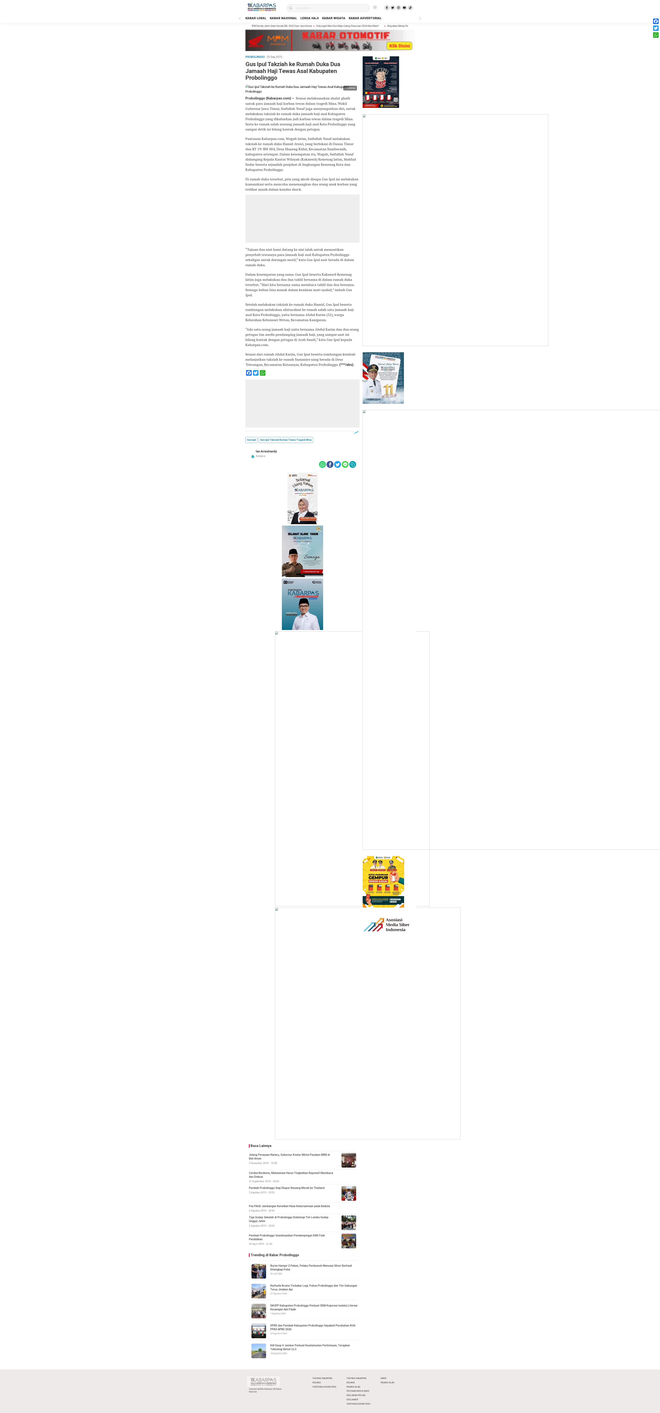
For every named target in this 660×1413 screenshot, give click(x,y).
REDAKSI (316, 1382)
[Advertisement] (302, 219)
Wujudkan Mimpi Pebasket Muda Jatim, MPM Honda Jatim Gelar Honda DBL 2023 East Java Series (387, 26)
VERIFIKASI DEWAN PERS (324, 1386)
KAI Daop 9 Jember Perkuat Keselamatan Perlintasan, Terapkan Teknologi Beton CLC (310, 1347)
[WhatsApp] (655, 35)
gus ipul (251, 440)
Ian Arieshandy (266, 451)
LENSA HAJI (309, 18)
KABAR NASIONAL (283, 18)
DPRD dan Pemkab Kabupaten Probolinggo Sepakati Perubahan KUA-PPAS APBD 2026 (313, 1327)
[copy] (352, 464)
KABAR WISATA (333, 18)
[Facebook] (655, 21)
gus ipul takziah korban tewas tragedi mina (286, 440)
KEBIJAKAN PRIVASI (355, 1395)
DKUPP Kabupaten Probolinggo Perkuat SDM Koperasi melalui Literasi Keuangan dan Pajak (314, 1307)
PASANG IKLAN (353, 1386)
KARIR (383, 1378)
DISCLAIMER (352, 1399)
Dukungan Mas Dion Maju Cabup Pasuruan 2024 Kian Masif (295, 26)
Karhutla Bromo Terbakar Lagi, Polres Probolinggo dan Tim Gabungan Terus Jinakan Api (313, 1288)
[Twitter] (655, 28)
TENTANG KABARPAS (322, 1378)
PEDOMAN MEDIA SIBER (357, 1391)
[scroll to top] (637, 1407)
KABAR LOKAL (255, 18)
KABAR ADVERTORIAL (365, 18)
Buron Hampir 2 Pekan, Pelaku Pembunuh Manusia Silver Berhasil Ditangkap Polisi (311, 1268)
